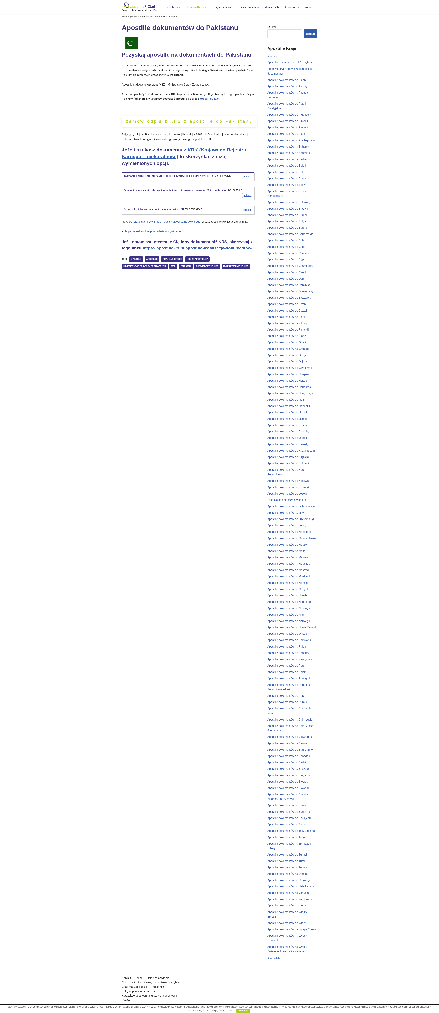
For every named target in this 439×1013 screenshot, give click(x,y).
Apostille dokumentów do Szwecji (287, 824)
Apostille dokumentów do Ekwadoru (289, 297)
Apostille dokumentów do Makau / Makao (292, 538)
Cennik (138, 978)
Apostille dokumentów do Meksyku (288, 570)
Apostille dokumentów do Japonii (287, 437)
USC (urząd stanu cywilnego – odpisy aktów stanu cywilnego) (163, 221)
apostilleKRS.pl (209, 98)
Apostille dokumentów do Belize (286, 172)
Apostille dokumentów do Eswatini (288, 310)
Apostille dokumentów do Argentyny (289, 114)
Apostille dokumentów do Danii (286, 278)
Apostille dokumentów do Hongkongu (290, 393)
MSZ (173, 266)
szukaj (310, 33)
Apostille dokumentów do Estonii (287, 304)
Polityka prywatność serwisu (139, 991)
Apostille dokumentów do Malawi (287, 544)
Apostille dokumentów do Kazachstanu (291, 450)
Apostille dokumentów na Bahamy (288, 146)
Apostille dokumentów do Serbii (286, 762)
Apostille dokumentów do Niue (286, 614)
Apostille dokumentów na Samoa (287, 743)
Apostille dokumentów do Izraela (287, 425)
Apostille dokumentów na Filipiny (287, 323)
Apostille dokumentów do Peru (286, 665)
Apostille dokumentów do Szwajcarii (289, 818)
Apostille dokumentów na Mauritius (288, 563)
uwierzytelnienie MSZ (235, 266)
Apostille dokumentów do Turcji (286, 860)
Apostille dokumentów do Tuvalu (287, 867)
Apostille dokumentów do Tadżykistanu (291, 830)
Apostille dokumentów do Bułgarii (287, 221)
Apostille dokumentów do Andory (287, 86)
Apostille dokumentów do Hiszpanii (288, 374)
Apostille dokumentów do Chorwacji (289, 253)
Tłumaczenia (272, 7)
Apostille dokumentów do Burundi (287, 227)
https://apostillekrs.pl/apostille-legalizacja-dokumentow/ (197, 248)
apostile (136, 259)
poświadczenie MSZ (207, 266)
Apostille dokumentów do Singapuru (289, 775)
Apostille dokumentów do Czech (287, 272)
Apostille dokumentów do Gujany (287, 361)
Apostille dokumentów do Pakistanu (289, 640)
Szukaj (271, 27)
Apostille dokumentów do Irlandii (287, 412)
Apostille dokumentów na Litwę (286, 512)
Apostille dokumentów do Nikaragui (289, 608)
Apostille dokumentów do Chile (286, 246)
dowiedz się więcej (351, 1007)
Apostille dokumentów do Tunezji (287, 854)
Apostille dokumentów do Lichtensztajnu (291, 506)
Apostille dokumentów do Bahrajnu (288, 152)
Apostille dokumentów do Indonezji (288, 406)
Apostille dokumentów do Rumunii (288, 702)
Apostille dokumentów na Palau (286, 646)
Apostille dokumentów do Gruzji (286, 355)
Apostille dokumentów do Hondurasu (289, 387)
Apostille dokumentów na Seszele (288, 768)
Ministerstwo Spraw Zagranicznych (144, 266)
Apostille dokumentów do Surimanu (289, 811)
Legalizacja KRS (223, 7)
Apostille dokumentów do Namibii (287, 595)
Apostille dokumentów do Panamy (288, 652)
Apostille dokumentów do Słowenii (288, 787)
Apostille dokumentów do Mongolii (288, 589)
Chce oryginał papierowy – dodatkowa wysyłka (150, 982)
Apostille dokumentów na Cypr (286, 259)
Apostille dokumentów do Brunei (287, 214)
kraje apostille (172, 259)
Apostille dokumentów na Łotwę (286, 525)
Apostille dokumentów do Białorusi (288, 178)
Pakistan (186, 266)
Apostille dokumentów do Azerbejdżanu (291, 140)
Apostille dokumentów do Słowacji (288, 781)
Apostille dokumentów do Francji (287, 335)
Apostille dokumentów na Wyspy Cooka (291, 929)
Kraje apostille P (197, 259)
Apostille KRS (198, 7)
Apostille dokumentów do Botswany (289, 202)
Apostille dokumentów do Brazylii (287, 208)
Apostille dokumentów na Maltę (286, 551)
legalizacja (274, 957)
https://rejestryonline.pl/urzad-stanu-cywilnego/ (153, 231)
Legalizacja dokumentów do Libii (287, 499)
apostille (152, 259)
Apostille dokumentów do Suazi (286, 805)
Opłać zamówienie (158, 978)
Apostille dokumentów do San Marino (290, 749)
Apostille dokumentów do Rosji (286, 695)
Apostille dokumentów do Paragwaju (289, 659)
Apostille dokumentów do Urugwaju (289, 880)
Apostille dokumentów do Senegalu (289, 756)
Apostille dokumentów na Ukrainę (287, 873)
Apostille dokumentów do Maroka (287, 557)
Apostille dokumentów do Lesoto (287, 493)
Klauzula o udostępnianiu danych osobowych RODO (149, 998)
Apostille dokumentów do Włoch (286, 923)
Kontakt (309, 7)
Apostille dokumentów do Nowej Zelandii (292, 627)
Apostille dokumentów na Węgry (287, 905)
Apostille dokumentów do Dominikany (290, 291)
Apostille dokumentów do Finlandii (288, 329)
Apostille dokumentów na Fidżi (286, 316)
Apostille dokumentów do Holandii (288, 380)
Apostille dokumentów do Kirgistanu (289, 457)
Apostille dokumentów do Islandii (287, 418)
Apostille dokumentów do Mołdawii (288, 576)
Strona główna (129, 16)
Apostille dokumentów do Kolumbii (288, 463)
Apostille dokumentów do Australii (288, 127)
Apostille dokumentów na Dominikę (288, 285)
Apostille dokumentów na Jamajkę (288, 431)
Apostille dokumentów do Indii (285, 399)
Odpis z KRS (174, 7)
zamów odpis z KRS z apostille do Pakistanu (189, 121)
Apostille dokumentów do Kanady (287, 444)
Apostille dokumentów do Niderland (289, 601)
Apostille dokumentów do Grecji (286, 342)
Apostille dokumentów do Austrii (286, 133)
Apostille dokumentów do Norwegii (288, 621)
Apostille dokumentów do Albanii (287, 79)
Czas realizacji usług (134, 986)
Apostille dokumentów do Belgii (286, 165)
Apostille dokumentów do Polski (286, 671)
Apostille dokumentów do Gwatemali (289, 367)
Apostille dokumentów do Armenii (287, 121)
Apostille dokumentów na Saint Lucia (289, 719)
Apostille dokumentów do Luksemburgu (291, 519)
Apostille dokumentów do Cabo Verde (290, 234)
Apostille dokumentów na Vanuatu (288, 892)
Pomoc (292, 7)
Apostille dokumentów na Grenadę (288, 348)
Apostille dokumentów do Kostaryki (288, 487)
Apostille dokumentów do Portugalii (288, 678)
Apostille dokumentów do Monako (288, 582)
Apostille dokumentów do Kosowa (288, 480)
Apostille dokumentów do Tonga (286, 837)
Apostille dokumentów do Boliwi (286, 184)
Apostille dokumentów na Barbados (289, 159)
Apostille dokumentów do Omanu (287, 633)
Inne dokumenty (250, 7)
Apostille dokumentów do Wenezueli (289, 899)
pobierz (247, 176)
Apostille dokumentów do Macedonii (289, 531)
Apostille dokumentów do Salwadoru (289, 736)
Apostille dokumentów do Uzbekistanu (290, 886)
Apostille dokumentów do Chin (286, 240)
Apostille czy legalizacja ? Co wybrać (290, 62)
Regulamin (157, 986)
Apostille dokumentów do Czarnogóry (290, 265)
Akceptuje (243, 1010)
